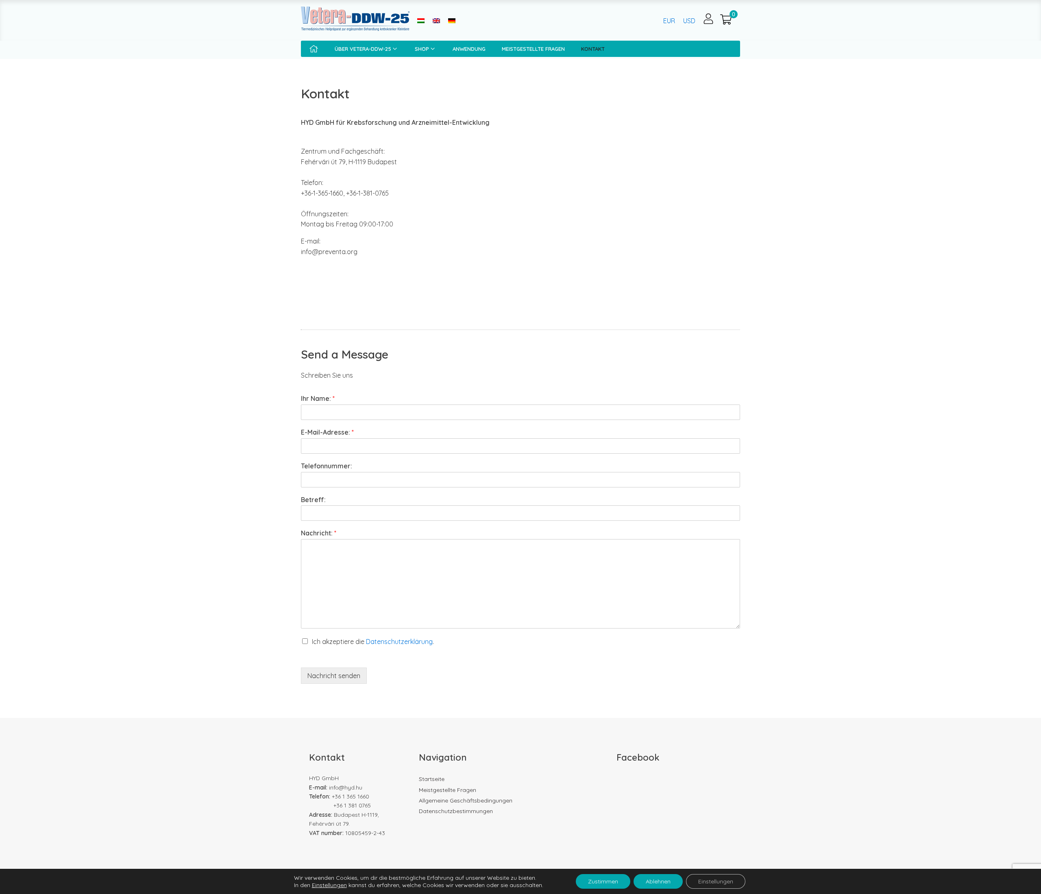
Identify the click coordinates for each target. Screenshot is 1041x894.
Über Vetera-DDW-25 (363, 49)
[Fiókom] (708, 18)
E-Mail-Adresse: (327, 432)
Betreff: (313, 500)
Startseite (431, 779)
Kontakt (593, 49)
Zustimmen (603, 881)
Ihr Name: (318, 398)
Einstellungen (329, 885)
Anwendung (469, 49)
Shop (422, 49)
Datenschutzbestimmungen (456, 811)
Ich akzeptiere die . (373, 641)
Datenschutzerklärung (399, 641)
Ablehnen (658, 881)
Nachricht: (318, 533)
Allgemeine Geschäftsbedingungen (465, 800)
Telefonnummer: (326, 466)
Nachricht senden (333, 676)
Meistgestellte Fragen (533, 49)
